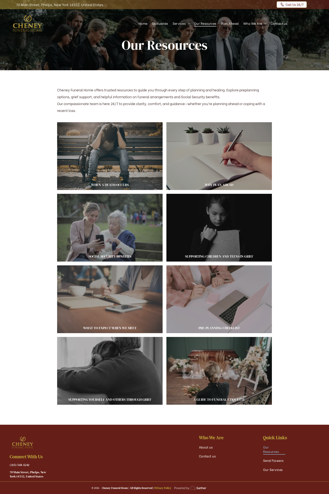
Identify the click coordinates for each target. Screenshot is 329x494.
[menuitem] (143, 23)
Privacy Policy (162, 488)
